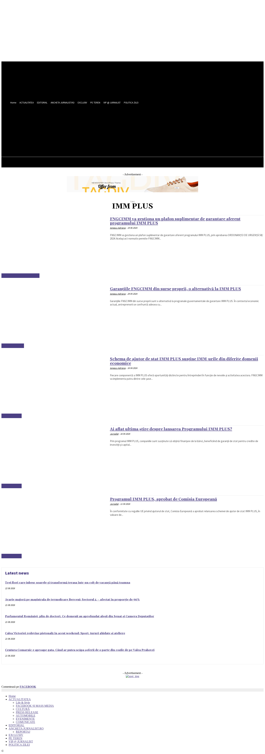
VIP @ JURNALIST (21, 741)
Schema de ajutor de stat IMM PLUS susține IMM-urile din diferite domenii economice (184, 361)
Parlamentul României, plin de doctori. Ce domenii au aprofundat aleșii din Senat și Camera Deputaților (79, 616)
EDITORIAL (16, 725)
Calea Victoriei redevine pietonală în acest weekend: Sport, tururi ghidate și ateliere (65, 633)
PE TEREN (15, 738)
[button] (156, 135)
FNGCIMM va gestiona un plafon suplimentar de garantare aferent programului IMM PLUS (175, 221)
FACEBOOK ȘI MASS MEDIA (20, 276)
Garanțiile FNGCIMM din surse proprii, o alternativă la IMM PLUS (175, 289)
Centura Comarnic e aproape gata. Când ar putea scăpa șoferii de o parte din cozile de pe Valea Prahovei (79, 650)
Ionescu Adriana (118, 227)
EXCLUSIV (16, 735)
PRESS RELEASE (27, 712)
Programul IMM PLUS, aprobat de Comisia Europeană (163, 499)
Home (12, 696)
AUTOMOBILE (25, 715)
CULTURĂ (23, 709)
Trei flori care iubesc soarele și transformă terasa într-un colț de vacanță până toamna (67, 582)
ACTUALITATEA (12, 346)
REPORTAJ (23, 731)
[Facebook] (144, 127)
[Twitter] (150, 127)
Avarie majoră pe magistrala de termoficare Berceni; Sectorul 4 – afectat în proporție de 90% (72, 599)
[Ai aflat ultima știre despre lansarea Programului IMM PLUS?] (53, 456)
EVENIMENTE (25, 718)
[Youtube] (157, 127)
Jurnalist (114, 433)
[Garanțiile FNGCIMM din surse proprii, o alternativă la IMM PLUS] (53, 316)
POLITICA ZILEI (19, 744)
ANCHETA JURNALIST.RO (26, 728)
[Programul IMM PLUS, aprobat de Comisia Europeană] (53, 526)
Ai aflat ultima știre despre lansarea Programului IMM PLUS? (171, 429)
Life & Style (23, 702)
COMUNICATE (11, 416)
